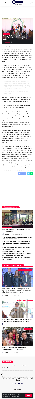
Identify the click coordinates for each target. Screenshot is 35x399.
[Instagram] (22, 383)
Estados (14, 365)
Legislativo (19, 365)
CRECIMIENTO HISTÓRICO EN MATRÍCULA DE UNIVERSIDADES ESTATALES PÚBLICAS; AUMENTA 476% (17, 243)
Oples (23, 365)
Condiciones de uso (13, 396)
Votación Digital (5, 367)
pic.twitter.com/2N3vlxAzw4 (13, 88)
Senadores (20, 300)
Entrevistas (27, 365)
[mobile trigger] (3, 3)
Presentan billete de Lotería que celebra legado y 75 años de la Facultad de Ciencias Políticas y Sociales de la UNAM (16, 291)
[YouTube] (19, 383)
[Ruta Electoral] (17, 2)
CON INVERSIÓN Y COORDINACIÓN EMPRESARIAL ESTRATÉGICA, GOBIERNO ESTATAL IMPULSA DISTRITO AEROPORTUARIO (17, 253)
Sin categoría (28, 300)
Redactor (7, 234)
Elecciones (4, 365)
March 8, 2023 (8, 93)
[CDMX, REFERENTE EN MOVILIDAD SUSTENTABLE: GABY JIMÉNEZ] (17, 336)
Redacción (7, 42)
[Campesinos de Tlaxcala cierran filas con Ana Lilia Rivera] (17, 219)
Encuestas (9, 365)
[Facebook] (12, 383)
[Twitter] (15, 383)
